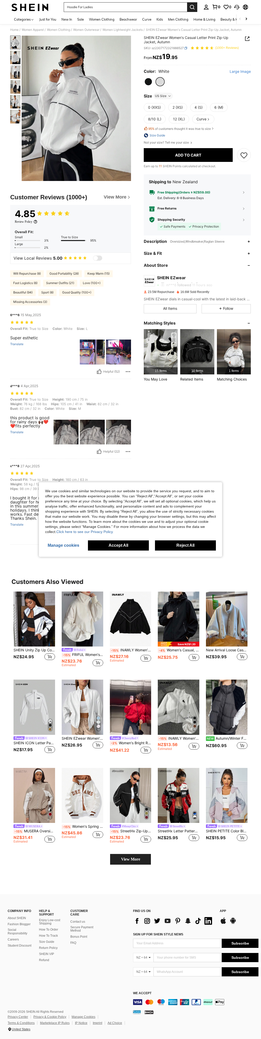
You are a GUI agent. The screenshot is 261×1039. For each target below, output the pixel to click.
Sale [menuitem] (80, 19)
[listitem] (161, 351)
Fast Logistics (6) (25, 283)
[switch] (97, 258)
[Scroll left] (240, 19)
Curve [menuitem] (146, 19)
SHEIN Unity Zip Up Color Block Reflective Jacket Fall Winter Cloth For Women (34, 650)
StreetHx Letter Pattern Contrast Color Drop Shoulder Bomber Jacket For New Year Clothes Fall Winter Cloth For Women (178, 831)
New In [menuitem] (66, 19)
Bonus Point (78, 936)
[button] (237, 7)
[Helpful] (99, 372)
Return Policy (48, 948)
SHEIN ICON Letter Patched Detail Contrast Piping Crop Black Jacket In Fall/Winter (34, 743)
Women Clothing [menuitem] (101, 19)
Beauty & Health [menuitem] (233, 19)
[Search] (192, 7)
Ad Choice (115, 1023)
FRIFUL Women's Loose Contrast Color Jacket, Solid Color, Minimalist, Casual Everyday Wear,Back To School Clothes (83, 655)
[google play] (233, 923)
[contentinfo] (195, 1002)
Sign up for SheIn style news (158, 934)
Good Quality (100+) (76, 292)
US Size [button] (160, 96)
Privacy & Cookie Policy (49, 1017)
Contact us (77, 921)
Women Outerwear (86, 30)
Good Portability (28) (64, 273)
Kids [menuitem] (159, 19)
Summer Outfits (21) (60, 283)
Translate (16, 344)
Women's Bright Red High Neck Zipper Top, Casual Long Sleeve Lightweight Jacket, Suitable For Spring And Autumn (131, 743)
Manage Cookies (83, 1017)
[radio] (148, 81)
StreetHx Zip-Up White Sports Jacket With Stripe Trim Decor (131, 831)
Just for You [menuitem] (47, 19)
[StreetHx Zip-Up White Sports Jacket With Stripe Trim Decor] (130, 795)
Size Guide (46, 942)
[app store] (223, 923)
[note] (178, 644)
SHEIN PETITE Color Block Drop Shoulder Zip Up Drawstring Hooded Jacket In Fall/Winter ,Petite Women (226, 831)
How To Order (48, 929)
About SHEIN (17, 918)
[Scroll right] (246, 19)
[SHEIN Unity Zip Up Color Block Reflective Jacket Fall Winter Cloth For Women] (34, 619)
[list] (174, 921)
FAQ (73, 943)
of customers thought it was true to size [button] (179, 129)
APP (223, 911)
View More (130, 859)
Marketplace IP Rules (55, 1023)
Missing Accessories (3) (30, 302)
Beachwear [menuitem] (128, 19)
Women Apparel (33, 30)
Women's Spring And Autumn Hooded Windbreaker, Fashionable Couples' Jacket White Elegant (83, 826)
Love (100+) (91, 283)
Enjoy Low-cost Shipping (49, 921)
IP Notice (81, 1023)
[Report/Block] (128, 372)
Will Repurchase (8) (27, 273)
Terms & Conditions (21, 1023)
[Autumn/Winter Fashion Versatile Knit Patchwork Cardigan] (226, 707)
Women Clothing (58, 30)
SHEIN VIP (46, 954)
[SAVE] (244, 155)
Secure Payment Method (81, 929)
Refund (44, 960)
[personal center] (206, 7)
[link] (216, 7)
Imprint (97, 1023)
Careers (13, 939)
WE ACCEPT (142, 993)
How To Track (48, 935)
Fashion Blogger (19, 924)
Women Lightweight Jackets (122, 30)
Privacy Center (18, 1017)
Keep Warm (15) (98, 273)
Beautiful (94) (23, 292)
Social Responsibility (17, 931)
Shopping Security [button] (171, 219)
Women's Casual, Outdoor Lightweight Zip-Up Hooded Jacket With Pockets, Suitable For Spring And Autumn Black (179, 650)
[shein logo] (29, 7)
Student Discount (19, 945)
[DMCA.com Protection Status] (149, 1012)
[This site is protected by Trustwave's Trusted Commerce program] (137, 1012)
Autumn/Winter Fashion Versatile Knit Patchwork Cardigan (227, 738)
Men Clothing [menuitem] (178, 19)
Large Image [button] (240, 71)
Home (14, 30)
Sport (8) (47, 292)
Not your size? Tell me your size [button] (167, 142)
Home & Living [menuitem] (204, 19)
